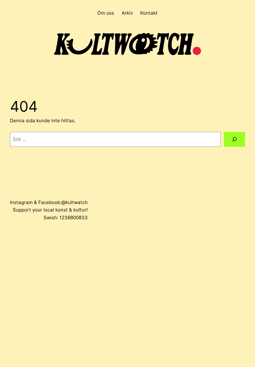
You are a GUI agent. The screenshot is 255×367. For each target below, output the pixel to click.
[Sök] (234, 139)
